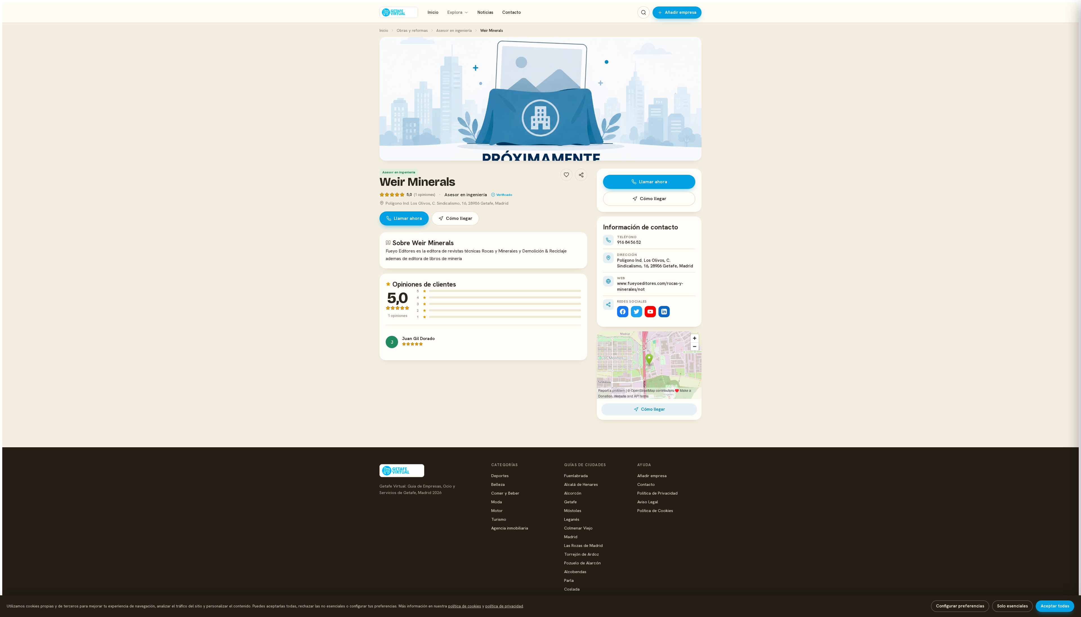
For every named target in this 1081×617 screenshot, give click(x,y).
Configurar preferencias (960, 606)
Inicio (433, 12)
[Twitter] (636, 311)
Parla (569, 580)
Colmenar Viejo (578, 528)
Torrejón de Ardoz (581, 554)
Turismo (498, 519)
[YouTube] (650, 311)
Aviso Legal (647, 501)
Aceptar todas (1055, 606)
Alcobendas (575, 571)
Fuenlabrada (576, 475)
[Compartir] (581, 175)
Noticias (485, 12)
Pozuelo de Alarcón (582, 562)
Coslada (572, 589)
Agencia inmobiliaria (509, 528)
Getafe (570, 501)
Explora (454, 12)
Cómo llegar (459, 218)
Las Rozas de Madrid (583, 545)
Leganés (571, 519)
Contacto (511, 12)
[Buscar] (643, 12)
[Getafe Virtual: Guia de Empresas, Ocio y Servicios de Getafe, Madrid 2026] (398, 12)
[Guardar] (566, 175)
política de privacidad (504, 606)
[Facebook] (622, 311)
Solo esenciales (1012, 606)
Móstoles (572, 510)
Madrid (570, 536)
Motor (497, 510)
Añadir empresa (680, 12)
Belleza (498, 484)
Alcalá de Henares (581, 484)
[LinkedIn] (664, 311)
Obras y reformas (412, 30)
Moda (496, 501)
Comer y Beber (505, 493)
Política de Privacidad (657, 493)
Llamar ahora (408, 218)
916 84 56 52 (629, 242)
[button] (540, 99)
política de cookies (464, 606)
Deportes (500, 475)
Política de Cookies (655, 510)
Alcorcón (572, 493)
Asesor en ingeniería (454, 30)
